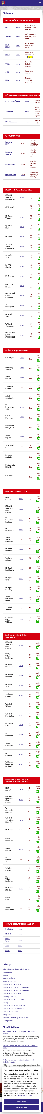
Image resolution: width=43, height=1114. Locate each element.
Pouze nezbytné (21, 1107)
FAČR (7, 55)
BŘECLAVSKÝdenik (12, 101)
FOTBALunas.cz (11, 122)
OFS (6, 27)
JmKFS (8, 37)
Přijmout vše (21, 1102)
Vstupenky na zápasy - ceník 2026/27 (16, 1018)
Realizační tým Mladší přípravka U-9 (16, 990)
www (18, 27)
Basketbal (9, 929)
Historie (5, 975)
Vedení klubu (7, 972)
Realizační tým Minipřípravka (13, 999)
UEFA (7, 64)
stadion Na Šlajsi (9, 978)
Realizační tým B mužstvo (12, 993)
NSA (7, 80)
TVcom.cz (9, 112)
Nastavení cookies (25, 1096)
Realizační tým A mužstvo (12, 984)
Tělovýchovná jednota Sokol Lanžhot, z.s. (18, 969)
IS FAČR (30, 57)
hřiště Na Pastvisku (9, 981)
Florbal (8, 934)
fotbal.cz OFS (10, 165)
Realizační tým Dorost (11, 1012)
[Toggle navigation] (40, 3)
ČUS (7, 72)
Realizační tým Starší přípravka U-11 (16, 987)
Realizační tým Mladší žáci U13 (14, 1006)
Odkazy (5, 1003)
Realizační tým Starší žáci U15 (13, 1009)
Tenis (7, 946)
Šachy (7, 951)
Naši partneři (7, 1015)
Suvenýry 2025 (8, 1021)
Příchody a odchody (10, 996)
